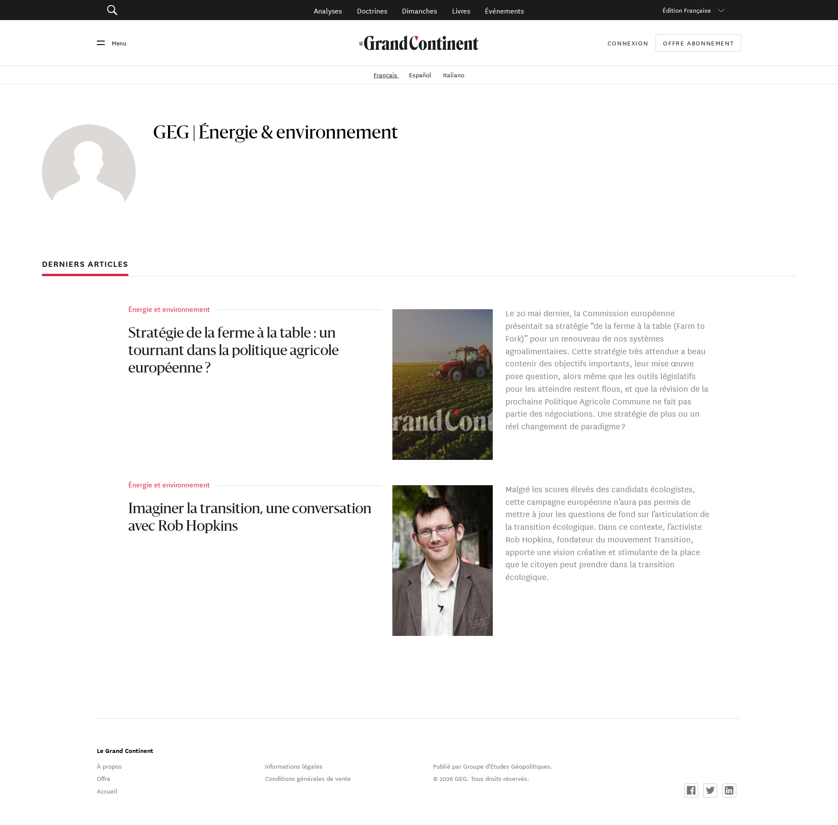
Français (386, 74)
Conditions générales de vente (308, 778)
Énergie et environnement (169, 308)
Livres (461, 10)
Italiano (453, 74)
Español (421, 74)
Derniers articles (85, 264)
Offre (103, 778)
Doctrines (372, 10)
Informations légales (294, 766)
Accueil (107, 791)
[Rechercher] (161, 10)
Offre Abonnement (698, 43)
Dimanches (419, 10)
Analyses (328, 10)
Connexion (628, 43)
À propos (109, 766)
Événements (504, 10)
